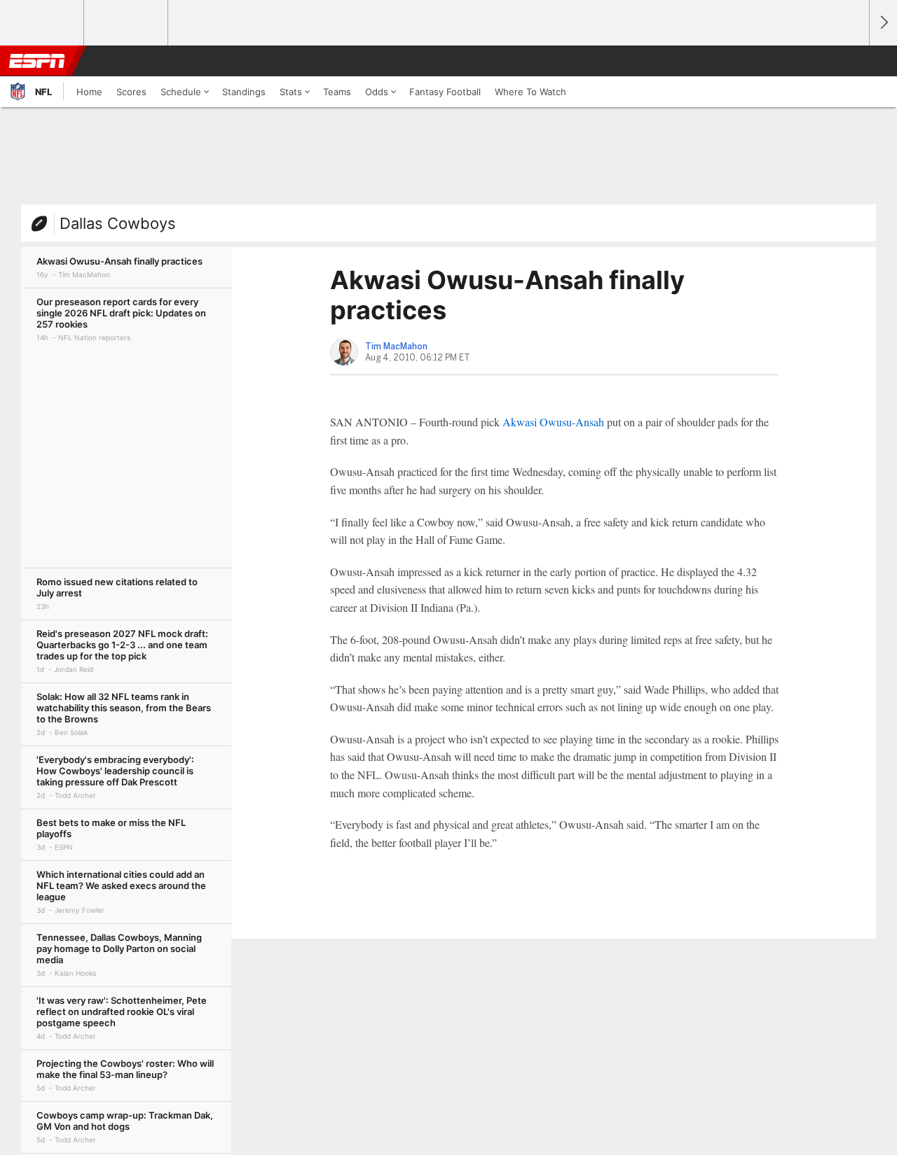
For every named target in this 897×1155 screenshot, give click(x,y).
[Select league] (42, 23)
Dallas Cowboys (118, 223)
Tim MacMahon (396, 346)
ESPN (37, 61)
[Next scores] (883, 23)
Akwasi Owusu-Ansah (553, 421)
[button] (852, 61)
